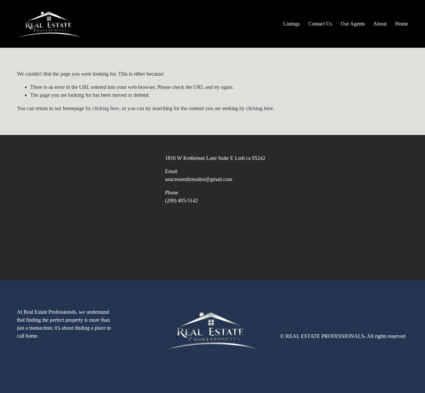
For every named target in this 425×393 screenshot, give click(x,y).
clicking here (105, 108)
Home (401, 24)
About (379, 24)
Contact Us (320, 24)
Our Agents (353, 24)
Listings (291, 24)
